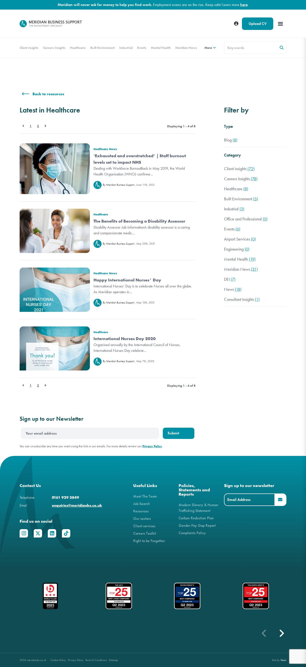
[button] (281, 633)
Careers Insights (54, 48)
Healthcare (78, 48)
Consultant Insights (242, 299)
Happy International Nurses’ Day (127, 280)
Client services (144, 526)
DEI (229, 279)
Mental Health (161, 48)
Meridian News (186, 48)
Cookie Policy (58, 660)
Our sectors (142, 518)
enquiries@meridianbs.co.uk (77, 505)
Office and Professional (246, 219)
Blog (230, 140)
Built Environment (102, 48)
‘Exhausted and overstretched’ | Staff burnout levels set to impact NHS (139, 159)
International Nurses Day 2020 (124, 338)
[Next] (45, 126)
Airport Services (240, 239)
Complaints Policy (192, 533)
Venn (283, 660)
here (244, 4)
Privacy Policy (152, 446)
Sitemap (113, 660)
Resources (141, 511)
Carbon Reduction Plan (196, 518)
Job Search (141, 503)
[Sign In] (236, 23)
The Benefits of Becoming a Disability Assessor (139, 221)
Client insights (29, 48)
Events (141, 48)
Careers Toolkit (144, 533)
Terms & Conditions (96, 660)
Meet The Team (145, 496)
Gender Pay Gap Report (197, 525)
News (113, 149)
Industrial (126, 48)
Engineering (236, 249)
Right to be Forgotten (149, 540)
